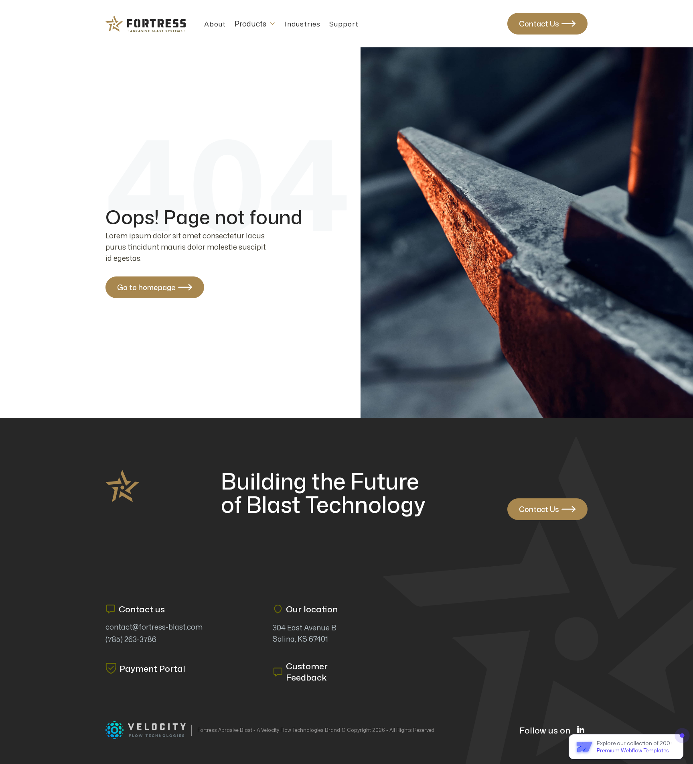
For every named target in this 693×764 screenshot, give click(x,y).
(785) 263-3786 (130, 639)
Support (344, 23)
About (215, 23)
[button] (255, 23)
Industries (302, 23)
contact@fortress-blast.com (154, 627)
